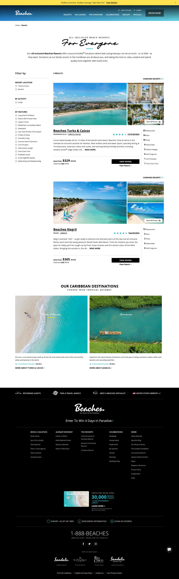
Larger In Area (23, 122)
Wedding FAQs (114, 461)
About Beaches (136, 436)
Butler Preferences (62, 449)
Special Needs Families (139, 457)
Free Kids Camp (23, 138)
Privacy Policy (136, 470)
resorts (24, 25)
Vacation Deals (36, 457)
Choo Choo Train (24, 151)
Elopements (113, 444)
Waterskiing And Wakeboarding (29, 161)
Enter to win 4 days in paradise (89, 421)
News (133, 461)
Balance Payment (62, 444)
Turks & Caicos (23, 86)
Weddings (112, 436)
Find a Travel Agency (38, 449)
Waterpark (22, 128)
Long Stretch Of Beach (26, 115)
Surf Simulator (23, 145)
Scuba (20, 102)
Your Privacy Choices (114, 573)
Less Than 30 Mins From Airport (29, 132)
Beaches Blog (136, 440)
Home (17, 25)
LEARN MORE (98, 506)
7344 (133, 233)
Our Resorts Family (138, 444)
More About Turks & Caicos (29, 368)
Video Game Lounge (25, 148)
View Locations (36, 453)
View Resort (124, 165)
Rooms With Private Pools (27, 119)
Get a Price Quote (37, 440)
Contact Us (100, 573)
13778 (133, 134)
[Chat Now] (169, 549)
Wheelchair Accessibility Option (29, 125)
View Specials (35, 444)
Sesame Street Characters (27, 141)
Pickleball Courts (24, 155)
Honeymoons (114, 440)
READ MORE (90, 149)
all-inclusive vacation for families (75, 143)
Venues (112, 453)
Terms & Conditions (64, 573)
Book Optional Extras (63, 440)
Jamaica (21, 89)
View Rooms (126, 161)
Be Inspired (113, 449)
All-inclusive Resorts (138, 453)
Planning (112, 457)
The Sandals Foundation (140, 449)
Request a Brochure (138, 465)
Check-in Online (61, 436)
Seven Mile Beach (101, 242)
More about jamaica (100, 368)
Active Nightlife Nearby (26, 158)
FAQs (133, 478)
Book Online (35, 436)
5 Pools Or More (24, 135)
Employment (135, 474)
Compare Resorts (87, 450)
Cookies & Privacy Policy (83, 573)
